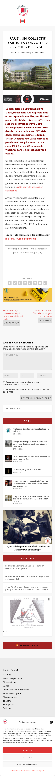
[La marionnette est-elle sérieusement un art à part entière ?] (8, 458)
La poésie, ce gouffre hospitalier (27, 469)
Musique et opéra (12, 693)
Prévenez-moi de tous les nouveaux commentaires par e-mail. (22, 383)
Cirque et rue (9, 682)
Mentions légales (38, 770)
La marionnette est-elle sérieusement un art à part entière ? (31, 457)
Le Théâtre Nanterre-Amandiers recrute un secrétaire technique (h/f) (24, 567)
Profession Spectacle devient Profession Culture (31, 430)
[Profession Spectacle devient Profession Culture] (8, 430)
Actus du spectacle (12, 678)
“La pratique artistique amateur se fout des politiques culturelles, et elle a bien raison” (31, 498)
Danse (6, 685)
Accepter (27, 750)
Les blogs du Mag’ (29, 645)
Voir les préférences (27, 764)
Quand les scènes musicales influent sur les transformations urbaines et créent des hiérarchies (31, 483)
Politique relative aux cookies (20, 770)
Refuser (27, 757)
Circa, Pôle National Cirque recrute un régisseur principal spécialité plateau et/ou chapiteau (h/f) (27, 588)
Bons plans (27, 558)
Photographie (10, 697)
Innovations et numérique (16, 689)
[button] (51, 722)
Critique (7, 708)
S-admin (25, 52)
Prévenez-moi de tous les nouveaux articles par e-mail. (26, 390)
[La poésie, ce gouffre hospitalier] (8, 471)
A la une (7, 674)
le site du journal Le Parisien (20, 238)
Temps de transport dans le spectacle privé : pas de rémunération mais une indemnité (30, 443)
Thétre (7, 700)
